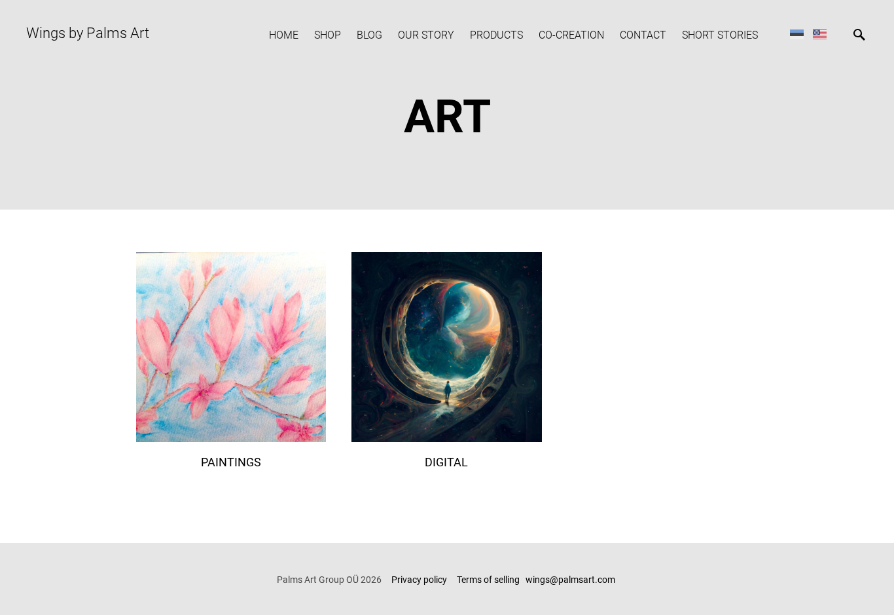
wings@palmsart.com (571, 579)
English (820, 33)
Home (283, 35)
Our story (426, 35)
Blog (369, 35)
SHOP (327, 35)
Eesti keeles (797, 33)
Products (496, 35)
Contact (643, 35)
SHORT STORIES (720, 35)
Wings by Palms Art (87, 33)
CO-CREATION (571, 35)
